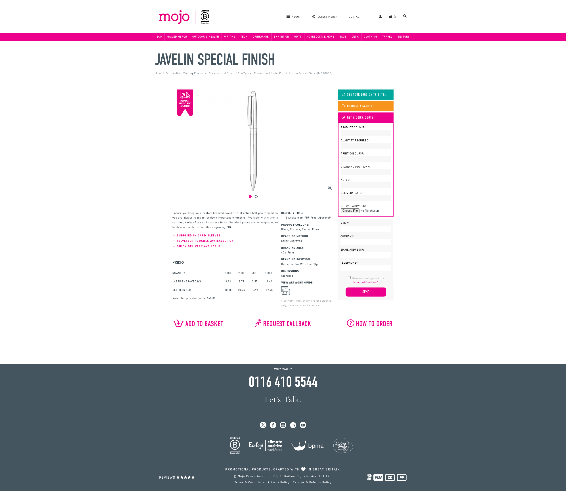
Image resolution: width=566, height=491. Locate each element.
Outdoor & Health (205, 36)
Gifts (298, 36)
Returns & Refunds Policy (312, 482)
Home (159, 73)
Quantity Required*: (356, 140)
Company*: (348, 236)
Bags (342, 36)
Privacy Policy (279, 482)
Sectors (404, 36)
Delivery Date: (351, 193)
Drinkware (261, 36)
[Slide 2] (256, 196)
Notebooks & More (320, 36)
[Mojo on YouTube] (303, 425)
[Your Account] (378, 16)
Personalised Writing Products (186, 73)
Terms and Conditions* (365, 282)
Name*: (345, 223)
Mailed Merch (177, 36)
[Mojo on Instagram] (283, 425)
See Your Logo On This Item (367, 95)
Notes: (345, 180)
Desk (355, 36)
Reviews (167, 477)
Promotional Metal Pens (269, 73)
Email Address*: (352, 249)
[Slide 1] (250, 196)
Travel (387, 36)
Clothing (370, 36)
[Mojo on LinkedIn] (293, 425)
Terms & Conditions (249, 482)
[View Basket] (390, 16)
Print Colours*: (352, 153)
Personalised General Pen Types (230, 73)
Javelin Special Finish (215, 59)
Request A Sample (360, 106)
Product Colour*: (354, 127)
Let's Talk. (283, 399)
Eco (159, 36)
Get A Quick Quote (360, 118)
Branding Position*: (355, 167)
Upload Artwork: (353, 206)
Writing (229, 36)
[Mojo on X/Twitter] (263, 425)
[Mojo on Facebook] (273, 425)
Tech (244, 36)
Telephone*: (349, 263)
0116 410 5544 (283, 382)
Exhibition (281, 36)
